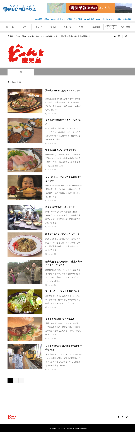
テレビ (39, 27)
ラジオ (53, 27)
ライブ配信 (78, 19)
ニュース (10, 27)
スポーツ (67, 27)
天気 (24, 27)
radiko (118, 19)
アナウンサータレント (111, 27)
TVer (98, 19)
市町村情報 (127, 19)
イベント (82, 27)
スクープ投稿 (67, 19)
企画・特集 (125, 27)
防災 (92, 19)
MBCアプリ (55, 19)
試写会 (46, 19)
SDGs (86, 19)
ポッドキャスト (108, 19)
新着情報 (96, 27)
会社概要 (38, 19)
